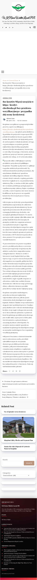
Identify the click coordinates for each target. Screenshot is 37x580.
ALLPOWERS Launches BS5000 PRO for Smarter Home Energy (19, 538)
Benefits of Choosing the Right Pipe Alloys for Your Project (18, 563)
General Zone (7, 98)
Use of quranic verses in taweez (15, 412)
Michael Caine (11, 118)
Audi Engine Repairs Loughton (12, 535)
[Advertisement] (18, 51)
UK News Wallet (6, 519)
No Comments (23, 120)
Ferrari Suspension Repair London (13, 541)
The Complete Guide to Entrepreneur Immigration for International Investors (19, 550)
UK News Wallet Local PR (18, 18)
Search (5, 460)
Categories (6, 473)
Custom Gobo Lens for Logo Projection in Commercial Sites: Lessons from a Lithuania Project (19, 529)
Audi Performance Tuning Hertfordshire (15, 553)
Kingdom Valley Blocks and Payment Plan (18, 440)
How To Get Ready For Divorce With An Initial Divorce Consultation (19, 532)
